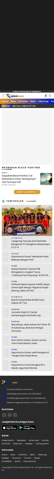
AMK (6, 470)
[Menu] (3, 95)
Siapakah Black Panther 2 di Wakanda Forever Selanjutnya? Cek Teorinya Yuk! (19, 179)
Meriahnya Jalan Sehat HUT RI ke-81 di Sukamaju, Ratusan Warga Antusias (30, 327)
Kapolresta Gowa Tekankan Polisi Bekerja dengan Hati (29, 258)
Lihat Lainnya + (27, 192)
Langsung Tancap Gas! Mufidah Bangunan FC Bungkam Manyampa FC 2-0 (30, 244)
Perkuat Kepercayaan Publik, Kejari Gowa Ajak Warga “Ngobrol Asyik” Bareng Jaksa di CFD (30, 287)
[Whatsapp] (9, 414)
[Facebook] (4, 414)
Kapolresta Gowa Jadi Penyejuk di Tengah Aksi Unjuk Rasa (30, 354)
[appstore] (9, 429)
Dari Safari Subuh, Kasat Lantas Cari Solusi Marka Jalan (28, 342)
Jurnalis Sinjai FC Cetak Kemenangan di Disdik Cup (26, 314)
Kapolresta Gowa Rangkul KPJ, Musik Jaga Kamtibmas (28, 366)
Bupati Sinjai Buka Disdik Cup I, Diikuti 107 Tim (28, 301)
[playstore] (27, 429)
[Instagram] (15, 414)
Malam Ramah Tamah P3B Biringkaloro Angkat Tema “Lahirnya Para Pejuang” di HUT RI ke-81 (29, 273)
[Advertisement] (27, 136)
